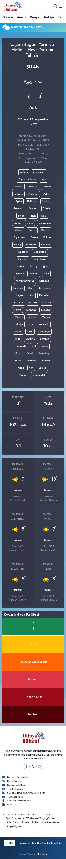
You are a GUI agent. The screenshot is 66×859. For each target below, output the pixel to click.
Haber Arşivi (14, 804)
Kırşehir (33, 302)
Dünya (34, 17)
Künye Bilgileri (14, 826)
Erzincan (31, 244)
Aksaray (18, 186)
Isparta (20, 273)
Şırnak (30, 353)
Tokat (18, 360)
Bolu (43, 215)
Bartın (45, 201)
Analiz (21, 17)
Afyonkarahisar (27, 179)
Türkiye (48, 17)
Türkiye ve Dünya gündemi (41, 818)
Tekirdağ (44, 353)
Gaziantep (40, 252)
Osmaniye (44, 331)
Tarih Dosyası (13, 818)
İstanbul (33, 273)
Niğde (18, 331)
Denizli (45, 230)
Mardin (32, 317)
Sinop (45, 346)
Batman (18, 208)
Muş (30, 324)
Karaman (18, 288)
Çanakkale (45, 223)
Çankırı (19, 230)
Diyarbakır (19, 237)
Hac (37, 822)
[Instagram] (39, 766)
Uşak (21, 367)
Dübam (8, 17)
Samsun (44, 339)
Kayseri (20, 295)
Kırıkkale (44, 295)
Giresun (22, 259)
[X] (33, 766)
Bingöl (21, 215)
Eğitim (21, 814)
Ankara (47, 186)
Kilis (32, 295)
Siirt (34, 346)
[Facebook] (27, 766)
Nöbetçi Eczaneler (17, 777)
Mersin (46, 317)
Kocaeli (46, 302)
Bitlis (33, 215)
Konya (17, 310)
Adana (24, 172)
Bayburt (33, 208)
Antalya (18, 194)
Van (31, 367)
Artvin (46, 194)
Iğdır (45, 266)
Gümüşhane (39, 259)
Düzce (34, 237)
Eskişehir (23, 252)
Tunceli (46, 360)
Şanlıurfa (21, 346)
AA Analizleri (52, 822)
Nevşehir (44, 324)
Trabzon (31, 360)
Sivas (18, 353)
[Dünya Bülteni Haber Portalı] (12, 6)
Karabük (44, 280)
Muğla (19, 324)
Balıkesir (32, 201)
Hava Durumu (14, 781)
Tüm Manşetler (15, 797)
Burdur (17, 223)
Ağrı (43, 179)
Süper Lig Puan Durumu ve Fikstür (26, 792)
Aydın (18, 201)
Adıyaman (38, 172)
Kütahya (31, 310)
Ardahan (33, 194)
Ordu (30, 331)
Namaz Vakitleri (16, 785)
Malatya (46, 310)
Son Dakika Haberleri (19, 800)
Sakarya (30, 339)
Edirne (47, 237)
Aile (27, 822)
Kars (30, 288)
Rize (17, 339)
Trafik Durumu (15, 789)
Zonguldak (39, 375)
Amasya (32, 186)
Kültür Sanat (13, 822)
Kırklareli (18, 302)
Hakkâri (21, 266)
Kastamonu (45, 288)
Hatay (33, 266)
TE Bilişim (42, 854)
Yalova (42, 367)
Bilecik (46, 208)
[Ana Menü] (60, 6)
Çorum (32, 230)
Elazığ (17, 244)
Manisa (19, 317)
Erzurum (45, 244)
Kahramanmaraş (25, 280)
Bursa (30, 223)
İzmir (46, 273)
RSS (11, 843)
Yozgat (23, 375)
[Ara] (55, 6)
